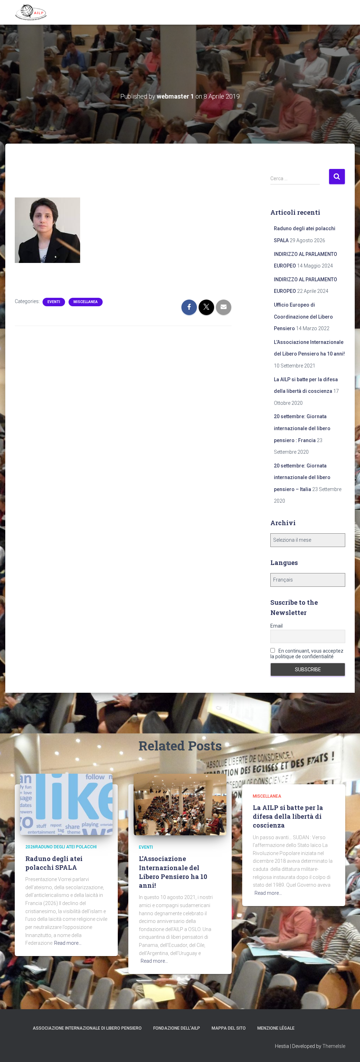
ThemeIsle (333, 1046)
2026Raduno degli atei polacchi (61, 846)
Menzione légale (276, 1028)
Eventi (53, 302)
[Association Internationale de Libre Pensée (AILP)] (30, 12)
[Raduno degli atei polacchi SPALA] (66, 804)
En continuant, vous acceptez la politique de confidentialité (306, 653)
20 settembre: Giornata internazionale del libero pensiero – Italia (302, 477)
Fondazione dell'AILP (176, 1028)
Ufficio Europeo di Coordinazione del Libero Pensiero (303, 316)
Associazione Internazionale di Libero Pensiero (87, 1028)
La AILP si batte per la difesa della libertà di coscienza (288, 816)
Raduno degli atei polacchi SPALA (54, 863)
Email (276, 626)
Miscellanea (85, 302)
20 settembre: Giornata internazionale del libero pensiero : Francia (302, 428)
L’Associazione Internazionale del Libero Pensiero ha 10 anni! (173, 872)
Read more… (68, 943)
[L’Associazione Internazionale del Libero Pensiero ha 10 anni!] (180, 804)
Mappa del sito (229, 1028)
